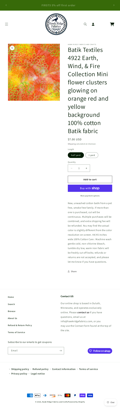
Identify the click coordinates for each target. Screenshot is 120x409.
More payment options (90, 196)
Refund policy (40, 369)
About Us (12, 318)
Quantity (72, 162)
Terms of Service (16, 332)
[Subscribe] (60, 350)
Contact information (64, 369)
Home (11, 297)
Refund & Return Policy (20, 325)
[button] (6, 24)
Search (11, 304)
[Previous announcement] (6, 5)
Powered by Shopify (76, 402)
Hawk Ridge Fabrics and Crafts (55, 402)
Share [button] (74, 271)
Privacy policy (19, 373)
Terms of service (88, 369)
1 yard (92, 155)
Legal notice (38, 373)
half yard (76, 155)
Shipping (72, 144)
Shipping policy (20, 369)
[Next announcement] (113, 5)
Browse (11, 311)
